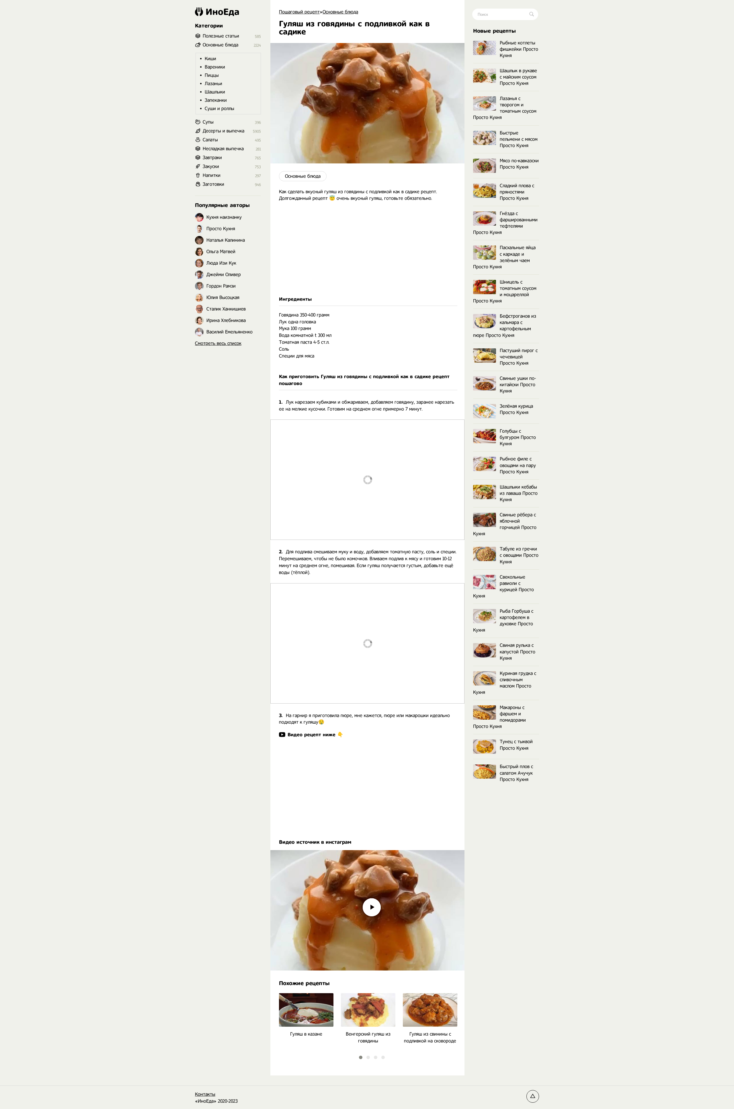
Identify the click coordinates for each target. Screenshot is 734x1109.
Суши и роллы (219, 108)
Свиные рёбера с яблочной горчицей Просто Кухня (504, 524)
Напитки (211, 175)
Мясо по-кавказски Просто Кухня (519, 164)
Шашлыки (215, 92)
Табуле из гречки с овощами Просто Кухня (519, 555)
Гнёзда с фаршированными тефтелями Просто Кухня (505, 223)
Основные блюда (303, 176)
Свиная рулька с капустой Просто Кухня (517, 652)
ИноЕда (222, 11)
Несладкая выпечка (223, 148)
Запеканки (216, 100)
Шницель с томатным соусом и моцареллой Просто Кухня (504, 291)
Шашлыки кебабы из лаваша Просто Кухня (519, 493)
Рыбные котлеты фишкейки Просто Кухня (519, 49)
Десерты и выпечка (223, 131)
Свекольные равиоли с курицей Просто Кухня (503, 586)
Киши (210, 58)
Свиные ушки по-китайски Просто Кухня (518, 385)
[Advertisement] (367, 249)
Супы (208, 122)
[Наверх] (532, 1096)
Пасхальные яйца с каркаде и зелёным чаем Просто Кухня (504, 257)
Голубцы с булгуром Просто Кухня (518, 437)
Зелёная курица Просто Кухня (516, 409)
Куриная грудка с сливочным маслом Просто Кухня (504, 683)
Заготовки (213, 184)
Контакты (205, 1094)
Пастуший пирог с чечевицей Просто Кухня (519, 357)
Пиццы (212, 75)
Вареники (215, 67)
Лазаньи (213, 83)
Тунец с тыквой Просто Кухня (516, 745)
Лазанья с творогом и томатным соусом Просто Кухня (504, 108)
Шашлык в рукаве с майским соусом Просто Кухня (518, 77)
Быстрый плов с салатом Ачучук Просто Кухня (516, 773)
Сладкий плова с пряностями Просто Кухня (517, 192)
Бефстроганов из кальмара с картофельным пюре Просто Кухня (504, 325)
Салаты (210, 139)
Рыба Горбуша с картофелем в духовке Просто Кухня (503, 620)
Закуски (211, 166)
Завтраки (212, 157)
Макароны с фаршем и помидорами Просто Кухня (499, 717)
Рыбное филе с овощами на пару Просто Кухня (518, 465)
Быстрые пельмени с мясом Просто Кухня (519, 139)
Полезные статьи (221, 36)
